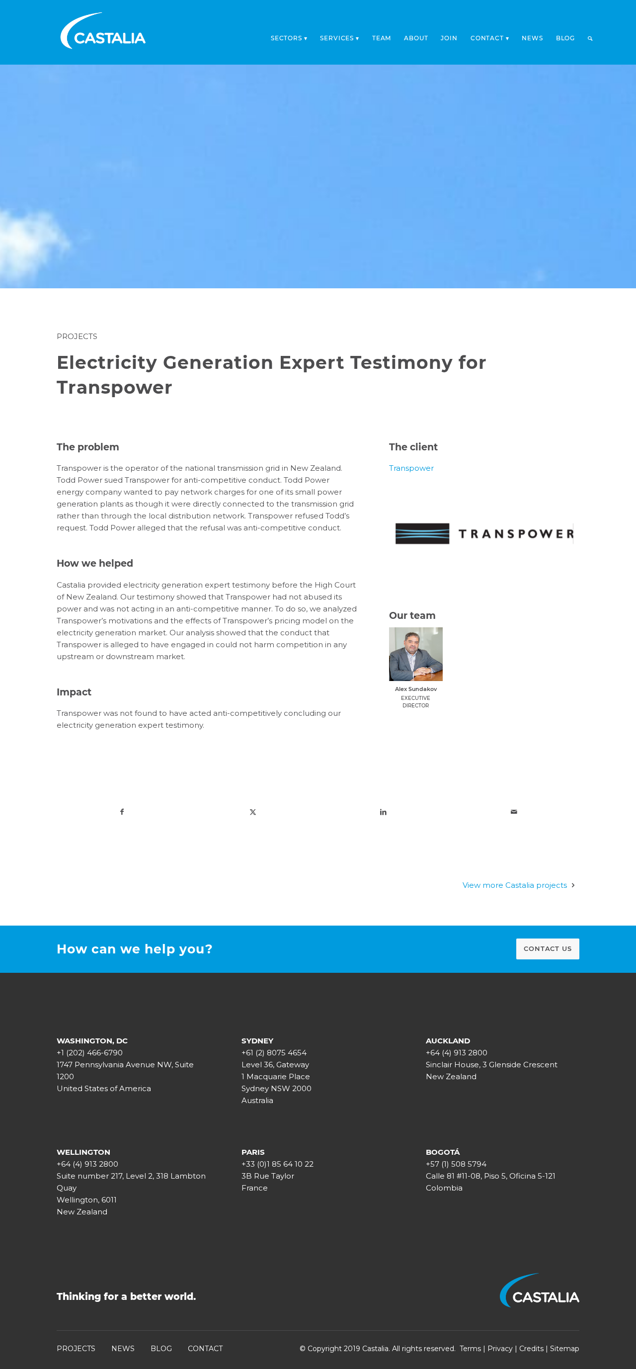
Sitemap (564, 1348)
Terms (470, 1348)
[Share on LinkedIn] (383, 811)
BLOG (161, 1348)
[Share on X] (252, 811)
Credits (531, 1348)
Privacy (500, 1348)
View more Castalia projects (515, 885)
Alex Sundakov (416, 689)
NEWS (123, 1348)
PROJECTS (76, 1348)
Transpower (411, 468)
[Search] (590, 38)
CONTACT (205, 1348)
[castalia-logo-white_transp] (103, 32)
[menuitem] (289, 35)
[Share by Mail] (514, 811)
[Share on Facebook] (122, 811)
